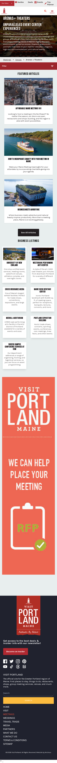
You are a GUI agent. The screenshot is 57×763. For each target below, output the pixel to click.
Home (6, 707)
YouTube (5, 666)
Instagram (18, 661)
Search (28, 700)
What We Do (10, 733)
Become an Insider (15, 651)
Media (6, 725)
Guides (20, 2)
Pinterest (24, 661)
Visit (5, 711)
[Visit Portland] (4, 11)
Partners (9, 729)
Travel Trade (11, 722)
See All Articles (28, 232)
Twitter (11, 661)
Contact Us (10, 736)
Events (40, 2)
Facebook (5, 661)
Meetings (8, 714)
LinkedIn (24, 666)
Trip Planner (50, 3)
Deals (30, 2)
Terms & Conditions (15, 740)
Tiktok (11, 666)
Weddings (9, 718)
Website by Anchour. (43, 752)
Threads (18, 666)
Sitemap (8, 744)
